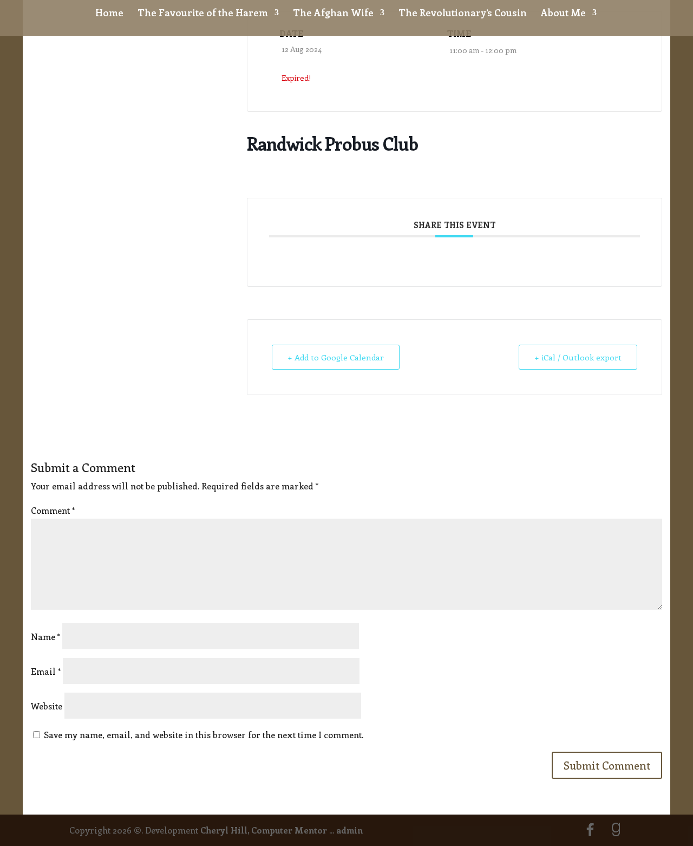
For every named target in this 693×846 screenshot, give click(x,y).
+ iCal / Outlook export (578, 357)
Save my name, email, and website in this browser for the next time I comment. (203, 734)
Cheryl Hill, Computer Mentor (263, 830)
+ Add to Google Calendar (335, 357)
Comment (53, 510)
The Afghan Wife (333, 14)
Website (46, 706)
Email (46, 671)
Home (109, 14)
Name (45, 636)
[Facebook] (590, 829)
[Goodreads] (616, 829)
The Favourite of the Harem (203, 14)
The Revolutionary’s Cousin (462, 14)
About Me (563, 14)
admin (349, 830)
